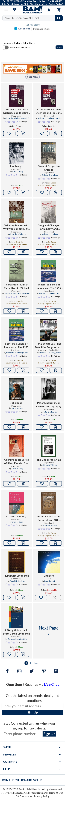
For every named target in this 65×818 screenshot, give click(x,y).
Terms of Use (56, 792)
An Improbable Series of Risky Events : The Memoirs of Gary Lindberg (16, 461)
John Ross (16, 402)
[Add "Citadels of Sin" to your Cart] (23, 133)
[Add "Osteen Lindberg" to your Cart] (23, 543)
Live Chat (51, 684)
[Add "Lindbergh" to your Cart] (23, 192)
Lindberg (49, 575)
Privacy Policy (41, 796)
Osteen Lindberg (16, 516)
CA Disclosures (24, 796)
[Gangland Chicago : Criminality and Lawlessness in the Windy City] (49, 212)
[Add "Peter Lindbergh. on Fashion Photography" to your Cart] (56, 427)
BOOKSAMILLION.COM (15, 792)
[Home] (32, 9)
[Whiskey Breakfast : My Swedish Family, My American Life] (16, 212)
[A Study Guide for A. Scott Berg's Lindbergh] (16, 616)
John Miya (26, 293)
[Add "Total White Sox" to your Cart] (56, 370)
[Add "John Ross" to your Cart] (23, 427)
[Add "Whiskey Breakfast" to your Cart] (23, 252)
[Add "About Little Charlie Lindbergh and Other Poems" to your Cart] (56, 543)
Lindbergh (16, 166)
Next (37, 663)
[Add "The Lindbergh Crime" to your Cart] (56, 483)
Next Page (49, 630)
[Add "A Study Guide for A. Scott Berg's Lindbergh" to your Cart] (23, 654)
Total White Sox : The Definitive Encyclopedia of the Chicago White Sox (48, 345)
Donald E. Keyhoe (17, 581)
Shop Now (32, 76)
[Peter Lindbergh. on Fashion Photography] (49, 389)
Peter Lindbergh (50, 412)
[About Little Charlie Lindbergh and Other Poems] (49, 503)
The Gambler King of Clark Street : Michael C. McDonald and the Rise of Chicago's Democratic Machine (16, 286)
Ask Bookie (24, 28)
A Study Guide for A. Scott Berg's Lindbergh (16, 632)
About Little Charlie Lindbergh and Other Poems (48, 518)
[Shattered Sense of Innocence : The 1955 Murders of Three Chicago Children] (49, 271)
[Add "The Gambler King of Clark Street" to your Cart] (23, 311)
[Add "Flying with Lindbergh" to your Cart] (23, 597)
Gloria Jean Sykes (52, 294)
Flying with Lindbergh (16, 575)
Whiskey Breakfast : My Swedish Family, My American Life (16, 227)
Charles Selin (17, 522)
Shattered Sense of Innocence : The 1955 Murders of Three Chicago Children (49, 286)
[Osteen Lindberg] (16, 503)
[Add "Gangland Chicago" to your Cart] (56, 252)
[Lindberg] (49, 562)
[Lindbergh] (16, 152)
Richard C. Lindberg (13, 118)
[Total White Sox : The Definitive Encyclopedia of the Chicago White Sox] (48, 330)
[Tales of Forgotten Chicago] (49, 152)
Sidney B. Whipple (49, 465)
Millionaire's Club (41, 28)
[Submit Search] (59, 18)
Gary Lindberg (17, 408)
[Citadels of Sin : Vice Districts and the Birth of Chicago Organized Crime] (16, 96)
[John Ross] (16, 389)
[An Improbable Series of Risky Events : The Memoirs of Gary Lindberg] (16, 446)
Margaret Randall (50, 525)
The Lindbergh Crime (48, 459)
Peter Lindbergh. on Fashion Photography (48, 404)
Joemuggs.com (39, 792)
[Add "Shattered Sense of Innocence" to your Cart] (56, 311)
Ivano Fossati (49, 581)
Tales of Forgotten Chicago (49, 168)
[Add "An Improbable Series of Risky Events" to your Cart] (23, 483)
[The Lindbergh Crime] (49, 446)
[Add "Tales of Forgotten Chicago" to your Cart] (56, 192)
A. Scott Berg (17, 171)
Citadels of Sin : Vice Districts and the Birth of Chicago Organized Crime (16, 111)
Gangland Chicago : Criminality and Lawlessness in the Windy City (49, 227)
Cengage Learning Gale (17, 639)
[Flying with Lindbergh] (16, 562)
